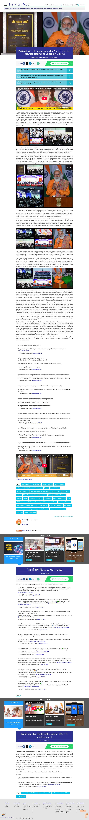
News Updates (13, 9)
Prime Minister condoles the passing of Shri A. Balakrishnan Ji (44, 735)
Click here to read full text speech (24, 479)
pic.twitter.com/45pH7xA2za (43, 674)
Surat (68, 498)
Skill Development (21, 502)
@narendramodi (52, 603)
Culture (67, 793)
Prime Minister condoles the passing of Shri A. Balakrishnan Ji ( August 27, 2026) (14, 722)
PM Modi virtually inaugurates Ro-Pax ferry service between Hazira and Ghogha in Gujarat (44, 52)
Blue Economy (20, 505)
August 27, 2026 (36, 595)
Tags (18, 484)
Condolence (25, 793)
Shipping (50, 495)
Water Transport (54, 488)
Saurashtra (28, 488)
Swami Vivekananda (45, 793)
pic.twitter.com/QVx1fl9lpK (62, 627)
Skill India (30, 502)
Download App (71, 561)
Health (64, 509)
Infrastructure (37, 484)
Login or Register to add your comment (63, 516)
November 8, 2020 (37, 353)
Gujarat (46, 488)
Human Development (30, 513)
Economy (19, 495)
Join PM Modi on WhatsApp (59, 63)
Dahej (44, 502)
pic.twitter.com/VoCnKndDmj (31, 687)
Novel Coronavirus (55, 509)
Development (42, 495)
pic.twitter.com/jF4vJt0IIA (24, 605)
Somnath (19, 498)
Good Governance (26, 484)
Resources (59, 505)
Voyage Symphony (59, 484)
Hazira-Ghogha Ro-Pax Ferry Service (39, 491)
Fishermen (68, 502)
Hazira (40, 488)
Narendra (19, 4)
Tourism (40, 498)
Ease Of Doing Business (59, 498)
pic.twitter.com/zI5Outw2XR (41, 652)
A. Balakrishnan (34, 793)
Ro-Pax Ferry (20, 488)
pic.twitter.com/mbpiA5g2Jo (37, 641)
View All (29, 560)
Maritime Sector (52, 502)
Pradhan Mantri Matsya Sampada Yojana (36, 505)
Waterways (52, 505)
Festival (37, 509)
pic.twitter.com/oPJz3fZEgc (54, 784)
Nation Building (21, 796)
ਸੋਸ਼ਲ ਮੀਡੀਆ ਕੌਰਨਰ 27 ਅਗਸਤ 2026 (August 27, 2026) (14, 557)
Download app (4, 817)
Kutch (56, 495)
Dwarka (26, 498)
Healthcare (20, 513)
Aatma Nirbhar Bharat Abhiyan (25, 509)
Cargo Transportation (22, 491)
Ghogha (35, 488)
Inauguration (65, 491)
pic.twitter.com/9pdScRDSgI (64, 662)
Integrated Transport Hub (30, 495)
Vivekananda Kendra (57, 793)
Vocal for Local (45, 509)
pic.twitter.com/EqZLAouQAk (25, 592)
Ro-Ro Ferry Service (48, 484)
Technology (38, 502)
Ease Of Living (47, 498)
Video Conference (55, 491)
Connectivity (32, 498)
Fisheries (61, 502)
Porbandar (63, 495)
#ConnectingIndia (24, 351)
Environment (67, 505)
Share (26, 524)
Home (6, 9)
